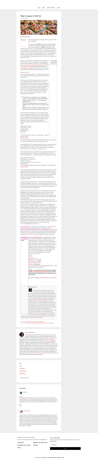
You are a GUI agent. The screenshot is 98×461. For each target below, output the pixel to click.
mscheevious (25, 410)
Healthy (35, 322)
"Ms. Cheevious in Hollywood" (41, 299)
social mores (46, 322)
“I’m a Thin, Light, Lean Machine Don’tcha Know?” (33, 65)
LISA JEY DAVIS (45, 277)
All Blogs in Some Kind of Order (40, 442)
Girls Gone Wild (27, 321)
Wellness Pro (44, 457)
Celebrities (35, 445)
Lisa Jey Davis (39, 317)
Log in (20, 366)
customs (29, 322)
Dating (19, 447)
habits (22, 166)
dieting (32, 322)
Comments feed (22, 371)
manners (26, 166)
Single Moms (37, 321)
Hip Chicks (32, 321)
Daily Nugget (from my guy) (23, 445)
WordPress (59, 457)
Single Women (41, 321)
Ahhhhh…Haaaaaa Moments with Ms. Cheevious (40, 271)
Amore (26, 322)
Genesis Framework (52, 457)
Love (43, 322)
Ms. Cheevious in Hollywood (49, 3)
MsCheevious (32, 287)
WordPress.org (22, 373)
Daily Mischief (20, 442)
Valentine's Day (51, 322)
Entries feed (22, 368)
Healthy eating (39, 322)
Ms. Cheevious (53, 277)
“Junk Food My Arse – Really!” (26, 68)
